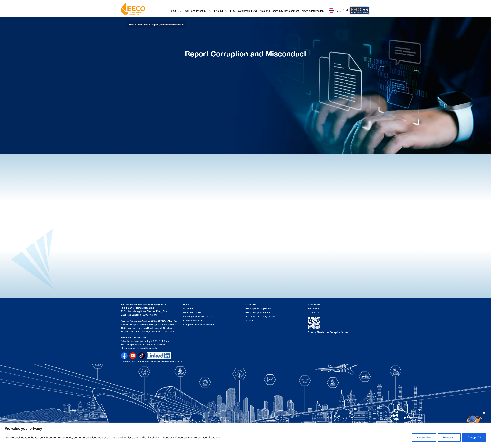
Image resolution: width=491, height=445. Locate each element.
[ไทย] (331, 10)
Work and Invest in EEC (198, 10)
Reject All (449, 437)
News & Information (313, 10)
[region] (245, 434)
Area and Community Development (279, 10)
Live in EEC (220, 10)
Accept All (474, 437)
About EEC (176, 10)
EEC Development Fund (243, 10)
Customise (424, 437)
